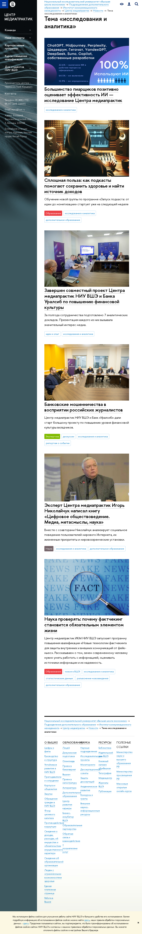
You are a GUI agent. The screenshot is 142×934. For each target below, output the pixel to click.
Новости (93, 728)
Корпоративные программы (14, 46)
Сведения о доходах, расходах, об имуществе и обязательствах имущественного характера (53, 842)
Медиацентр (105, 778)
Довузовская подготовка (69, 754)
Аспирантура (69, 787)
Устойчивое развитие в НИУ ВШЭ (50, 768)
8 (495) (20, 100)
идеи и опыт (52, 334)
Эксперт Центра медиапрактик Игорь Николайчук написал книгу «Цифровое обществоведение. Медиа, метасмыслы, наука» (84, 513)
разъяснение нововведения (92, 678)
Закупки (48, 793)
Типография (105, 773)
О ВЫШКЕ (51, 742)
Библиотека (105, 747)
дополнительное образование (63, 220)
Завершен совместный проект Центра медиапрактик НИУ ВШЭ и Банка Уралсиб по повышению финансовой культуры (84, 298)
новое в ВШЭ (72, 671)
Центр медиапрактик (74, 728)
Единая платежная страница (50, 889)
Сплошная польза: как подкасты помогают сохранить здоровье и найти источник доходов (84, 186)
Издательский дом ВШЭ (106, 754)
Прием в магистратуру (69, 781)
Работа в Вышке (48, 899)
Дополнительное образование (71, 794)
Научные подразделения (88, 749)
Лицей (66, 747)
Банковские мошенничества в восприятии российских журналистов (83, 407)
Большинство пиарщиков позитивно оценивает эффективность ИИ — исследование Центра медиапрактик (83, 94)
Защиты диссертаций (87, 779)
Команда (10, 30)
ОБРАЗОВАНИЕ (72, 742)
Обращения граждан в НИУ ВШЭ (51, 802)
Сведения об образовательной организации (53, 862)
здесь (87, 920)
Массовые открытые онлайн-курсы (124, 787)
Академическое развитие (88, 788)
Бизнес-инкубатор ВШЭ (68, 816)
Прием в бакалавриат (69, 767)
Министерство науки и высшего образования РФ (124, 759)
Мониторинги (87, 764)
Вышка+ (66, 774)
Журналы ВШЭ (103, 784)
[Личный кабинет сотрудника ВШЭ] (129, 4)
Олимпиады (68, 761)
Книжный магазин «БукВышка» (105, 765)
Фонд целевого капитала (49, 814)
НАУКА (85, 742)
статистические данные (59, 678)
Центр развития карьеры (67, 804)
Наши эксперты (14, 37)
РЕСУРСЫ (105, 742)
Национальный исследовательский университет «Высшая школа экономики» (85, 720)
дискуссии (68, 436)
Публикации (105, 791)
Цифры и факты (49, 749)
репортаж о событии (58, 443)
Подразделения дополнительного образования (70, 724)
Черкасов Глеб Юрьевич (18, 86)
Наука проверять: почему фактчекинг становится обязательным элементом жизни (84, 624)
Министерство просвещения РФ (124, 775)
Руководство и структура (51, 758)
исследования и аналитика (61, 109)
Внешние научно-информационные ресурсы (90, 809)
